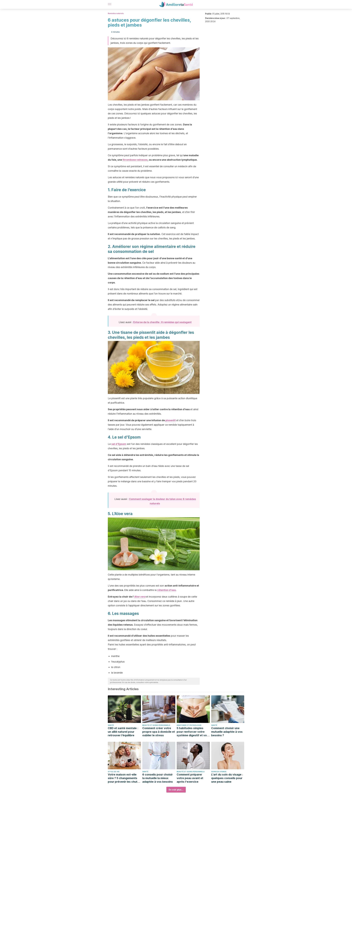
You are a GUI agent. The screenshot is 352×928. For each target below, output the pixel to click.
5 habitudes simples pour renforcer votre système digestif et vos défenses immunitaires (192, 731)
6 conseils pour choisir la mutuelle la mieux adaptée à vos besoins (157, 778)
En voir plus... (176, 789)
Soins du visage (218, 772)
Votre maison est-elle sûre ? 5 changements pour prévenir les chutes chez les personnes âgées (124, 778)
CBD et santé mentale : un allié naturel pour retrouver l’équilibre (123, 731)
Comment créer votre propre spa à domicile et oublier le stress (158, 731)
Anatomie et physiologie (189, 725)
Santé (111, 725)
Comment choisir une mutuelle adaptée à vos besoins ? (227, 731)
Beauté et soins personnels (156, 725)
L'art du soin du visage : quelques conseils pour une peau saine (227, 778)
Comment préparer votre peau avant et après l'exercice (190, 778)
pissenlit (170, 420)
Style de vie (113, 772)
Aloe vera (139, 596)
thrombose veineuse (135, 159)
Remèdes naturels (116, 13)
